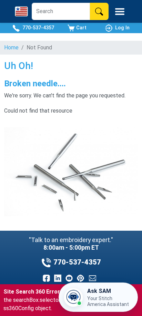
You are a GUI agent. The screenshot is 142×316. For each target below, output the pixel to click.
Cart (81, 28)
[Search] (99, 11)
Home (11, 47)
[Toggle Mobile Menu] (119, 11)
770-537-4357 (37, 28)
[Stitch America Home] (21, 11)
